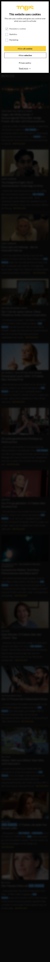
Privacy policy (25, 63)
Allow (25, 48)
